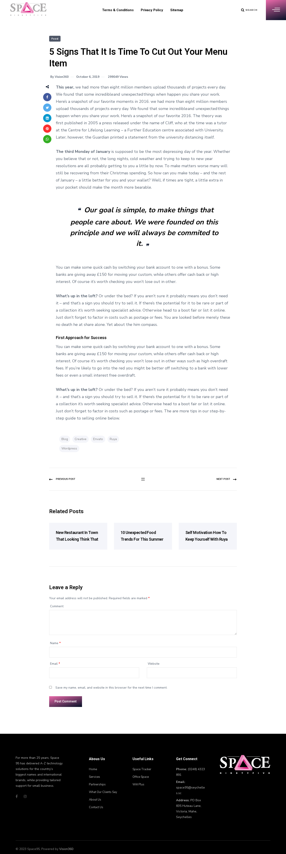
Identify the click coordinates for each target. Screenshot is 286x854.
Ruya (113, 439)
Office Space (140, 777)
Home (93, 769)
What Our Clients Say (103, 792)
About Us (95, 800)
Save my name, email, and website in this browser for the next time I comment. (111, 687)
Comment (56, 606)
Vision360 (66, 849)
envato (98, 439)
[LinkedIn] (47, 118)
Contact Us (96, 807)
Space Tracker (141, 769)
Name (55, 643)
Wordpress (69, 448)
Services (94, 777)
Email (55, 664)
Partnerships (97, 784)
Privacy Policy (152, 10)
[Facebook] (47, 97)
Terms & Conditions (118, 10)
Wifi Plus (138, 784)
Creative (80, 439)
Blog (64, 439)
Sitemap (176, 10)
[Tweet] (47, 107)
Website (154, 664)
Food (54, 38)
